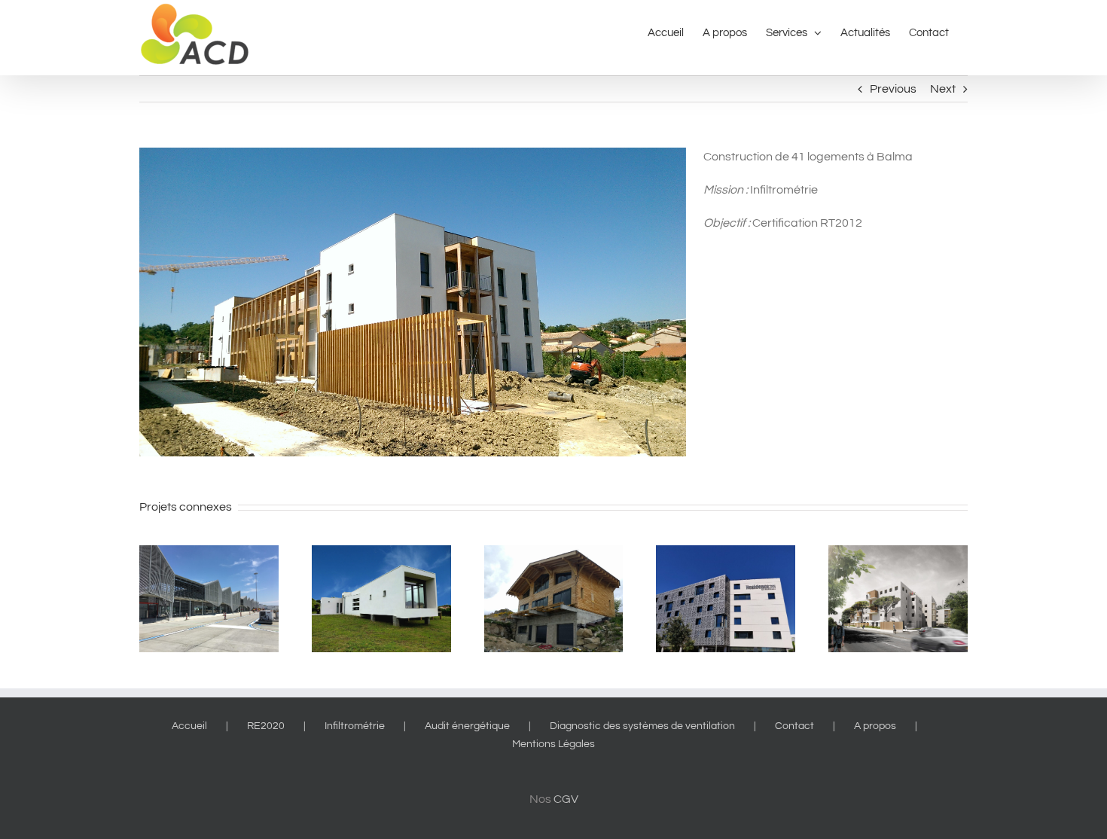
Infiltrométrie (355, 726)
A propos (875, 726)
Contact (794, 726)
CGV (566, 799)
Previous (893, 89)
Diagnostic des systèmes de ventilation (642, 726)
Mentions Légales (553, 744)
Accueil (189, 726)
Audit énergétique (467, 726)
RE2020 (266, 726)
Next (943, 89)
